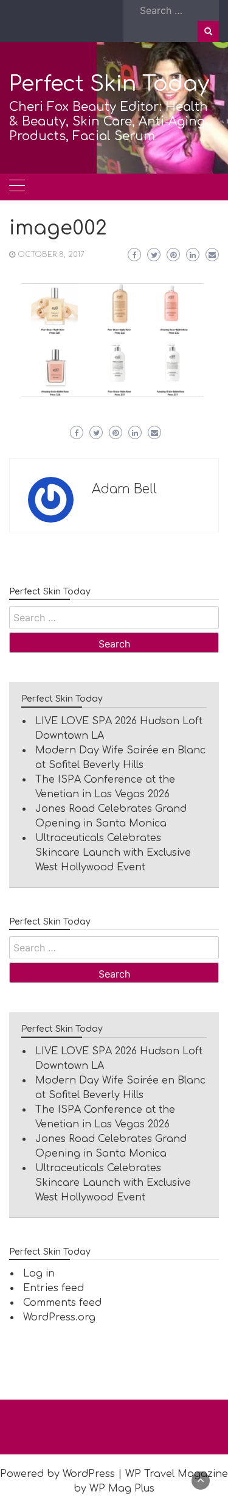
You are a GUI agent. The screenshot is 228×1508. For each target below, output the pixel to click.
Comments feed (62, 1302)
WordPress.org (59, 1317)
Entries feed (53, 1288)
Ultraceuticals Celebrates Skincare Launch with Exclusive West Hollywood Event (113, 853)
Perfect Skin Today (109, 84)
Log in (39, 1273)
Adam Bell (124, 489)
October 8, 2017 (51, 254)
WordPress (89, 1473)
